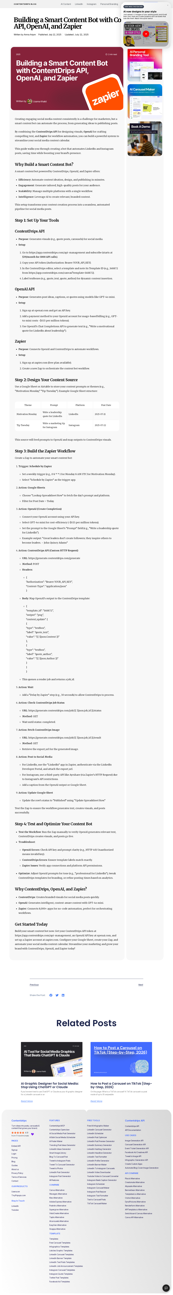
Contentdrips (19, 1120)
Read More (27, 1101)
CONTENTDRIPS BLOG (25, 4)
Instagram (91, 4)
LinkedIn (79, 4)
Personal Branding (109, 4)
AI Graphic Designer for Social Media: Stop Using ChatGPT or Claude (50, 1085)
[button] (51, 995)
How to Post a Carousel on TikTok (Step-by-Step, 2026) (121, 1085)
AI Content (66, 4)
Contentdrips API (134, 1120)
